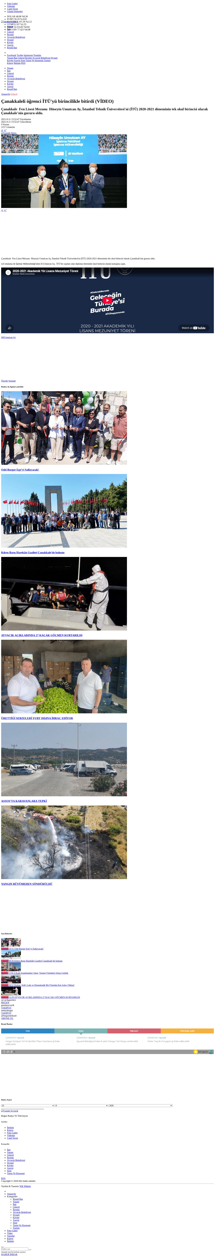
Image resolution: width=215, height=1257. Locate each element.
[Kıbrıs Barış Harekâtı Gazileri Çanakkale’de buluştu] (64, 547)
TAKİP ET (6, 1008)
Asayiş (10, 45)
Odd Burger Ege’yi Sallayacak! (20, 469)
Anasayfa (5, 94)
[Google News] (8, 133)
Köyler (10, 42)
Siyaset (10, 40)
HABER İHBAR (9, 1254)
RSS (23, 63)
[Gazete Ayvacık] (9, 21)
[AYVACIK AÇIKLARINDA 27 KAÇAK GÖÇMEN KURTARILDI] (64, 629)
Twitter (20, 55)
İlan (9, 29)
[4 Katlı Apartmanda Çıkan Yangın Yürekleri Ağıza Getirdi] (11, 970)
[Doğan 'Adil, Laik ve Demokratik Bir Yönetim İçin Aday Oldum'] (11, 982)
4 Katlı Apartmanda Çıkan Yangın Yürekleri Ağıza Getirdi (38, 973)
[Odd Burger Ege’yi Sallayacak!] (64, 464)
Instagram (28, 55)
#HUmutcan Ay (8, 337)
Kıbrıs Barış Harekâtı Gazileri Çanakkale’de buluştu (32, 552)
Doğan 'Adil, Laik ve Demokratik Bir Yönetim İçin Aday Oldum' (41, 985)
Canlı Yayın (12, 9)
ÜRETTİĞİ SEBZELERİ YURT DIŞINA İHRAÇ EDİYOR (37, 718)
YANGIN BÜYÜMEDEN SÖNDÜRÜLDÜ (26, 884)
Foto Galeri (12, 3)
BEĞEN (5, 1002)
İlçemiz (10, 34)
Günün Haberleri (15, 11)
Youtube (37, 55)
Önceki (4, 381)
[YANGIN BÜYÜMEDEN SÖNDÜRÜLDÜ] (64, 878)
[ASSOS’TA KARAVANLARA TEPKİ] (64, 795)
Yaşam (10, 26)
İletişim (17, 63)
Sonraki (12, 381)
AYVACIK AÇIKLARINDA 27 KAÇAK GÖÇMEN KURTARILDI (41, 635)
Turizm (46, 60)
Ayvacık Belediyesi (16, 37)
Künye (10, 63)
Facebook (11, 55)
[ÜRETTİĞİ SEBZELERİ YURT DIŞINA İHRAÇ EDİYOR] (64, 712)
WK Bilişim (25, 1186)
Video (10, 1233)
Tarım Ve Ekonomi (34, 60)
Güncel (10, 32)
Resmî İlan (12, 47)
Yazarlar (11, 1236)
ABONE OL (7, 1018)
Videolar (11, 6)
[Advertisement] (89, 234)
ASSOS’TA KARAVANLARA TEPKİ (24, 801)
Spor (22, 60)
